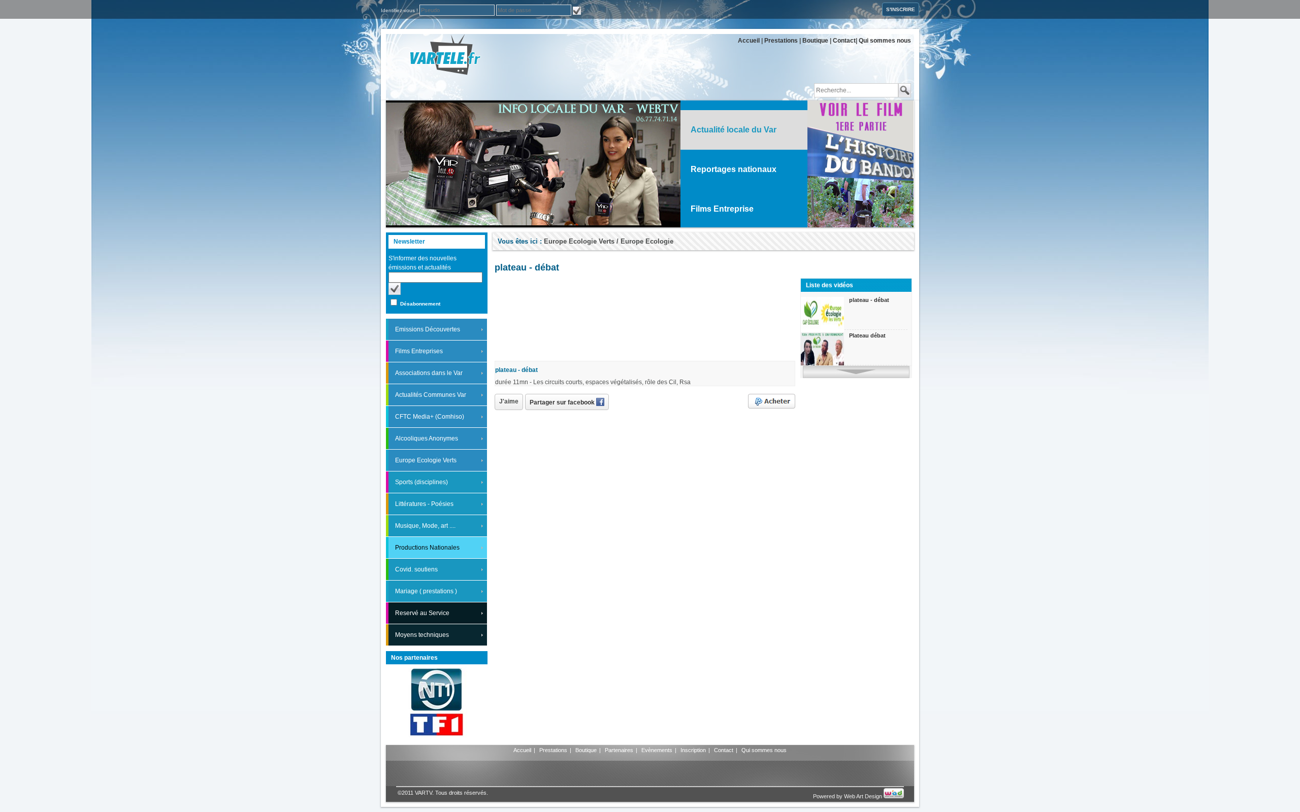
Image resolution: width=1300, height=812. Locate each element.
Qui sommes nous (885, 40)
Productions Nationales (427, 547)
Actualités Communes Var (430, 394)
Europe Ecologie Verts (426, 460)
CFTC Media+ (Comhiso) (429, 416)
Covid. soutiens (416, 569)
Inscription (693, 750)
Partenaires (619, 750)
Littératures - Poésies (424, 503)
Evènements (656, 750)
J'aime (508, 401)
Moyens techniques (422, 634)
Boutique (815, 40)
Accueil (749, 40)
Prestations (781, 40)
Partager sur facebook (563, 402)
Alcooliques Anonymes (426, 438)
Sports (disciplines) (421, 482)
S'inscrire (900, 9)
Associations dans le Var (429, 373)
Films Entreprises (419, 351)
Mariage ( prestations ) (426, 591)
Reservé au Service (422, 613)
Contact (844, 40)
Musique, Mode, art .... (425, 525)
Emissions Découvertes (427, 329)
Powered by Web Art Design (848, 796)
